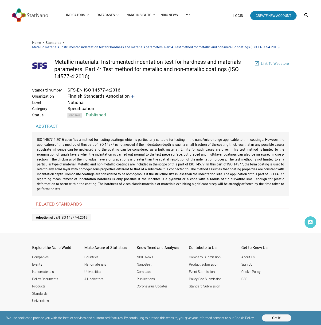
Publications (146, 279)
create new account (273, 15)
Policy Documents (45, 279)
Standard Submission (204, 286)
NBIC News (145, 257)
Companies (40, 257)
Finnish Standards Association (98, 96)
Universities (40, 300)
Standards (53, 42)
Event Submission (202, 271)
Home (36, 42)
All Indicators (93, 279)
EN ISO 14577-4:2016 (61, 217)
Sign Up (246, 264)
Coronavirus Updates (152, 286)
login (238, 15)
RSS (244, 279)
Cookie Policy (244, 318)
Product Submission (203, 264)
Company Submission (205, 257)
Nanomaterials (43, 271)
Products (39, 286)
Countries (91, 257)
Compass (144, 271)
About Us (248, 257)
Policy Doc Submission (205, 279)
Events (37, 264)
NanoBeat (144, 264)
